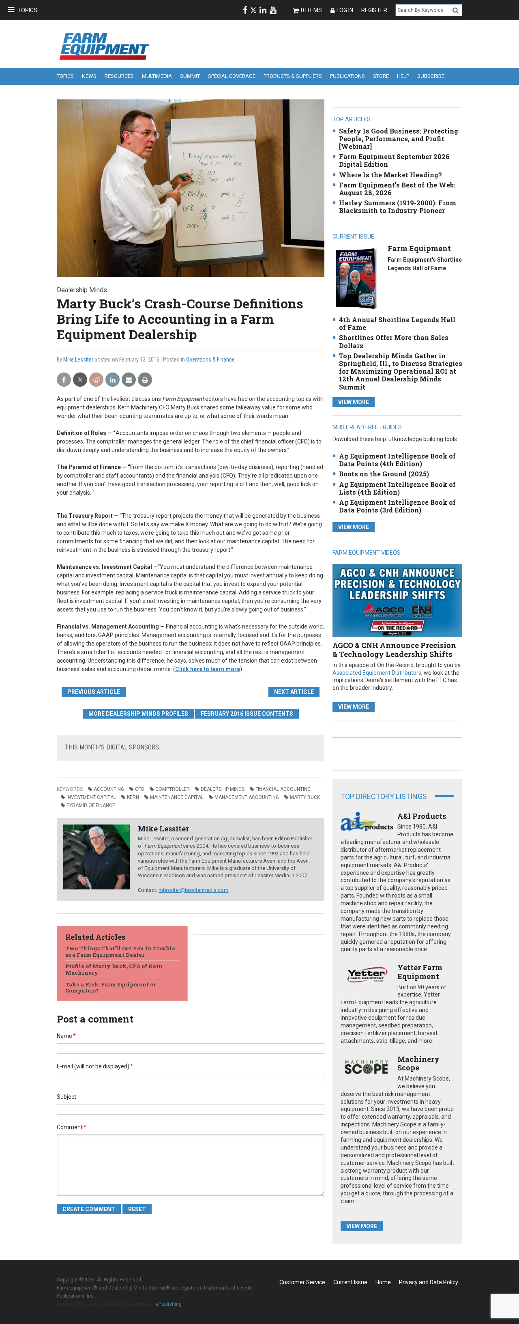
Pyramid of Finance (90, 805)
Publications (347, 76)
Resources (119, 76)
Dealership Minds (222, 789)
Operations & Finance (210, 359)
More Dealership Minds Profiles (138, 713)
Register (374, 10)
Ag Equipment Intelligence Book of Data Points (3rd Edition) (397, 506)
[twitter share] (80, 380)
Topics (27, 10)
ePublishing (169, 1304)
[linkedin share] (112, 380)
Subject (66, 1097)
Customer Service (302, 1282)
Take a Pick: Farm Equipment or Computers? (110, 988)
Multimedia (157, 76)
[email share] (129, 380)
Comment (71, 1127)
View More (353, 402)
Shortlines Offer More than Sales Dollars (393, 341)
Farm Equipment (419, 248)
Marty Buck (305, 797)
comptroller (172, 789)
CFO (139, 789)
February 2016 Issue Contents (247, 713)
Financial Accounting (283, 789)
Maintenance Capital (177, 797)
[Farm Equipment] (356, 278)
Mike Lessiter (78, 359)
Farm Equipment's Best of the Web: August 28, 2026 (397, 189)
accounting (109, 789)
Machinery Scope (418, 1063)
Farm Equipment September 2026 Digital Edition (394, 160)
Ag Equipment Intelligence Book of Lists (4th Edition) (397, 488)
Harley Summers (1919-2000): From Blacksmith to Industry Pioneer (397, 206)
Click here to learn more (207, 669)
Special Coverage (231, 76)
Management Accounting (246, 797)
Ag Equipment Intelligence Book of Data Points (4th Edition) (397, 460)
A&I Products (421, 816)
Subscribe (430, 76)
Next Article (294, 692)
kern (133, 797)
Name (66, 1036)
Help (403, 76)
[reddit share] (96, 380)
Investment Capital (91, 797)
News (89, 76)
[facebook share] (64, 380)
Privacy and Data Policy (428, 1282)
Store (381, 76)
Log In (345, 10)
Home (383, 1282)
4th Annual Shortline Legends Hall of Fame (397, 323)
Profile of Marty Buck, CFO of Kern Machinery (114, 969)
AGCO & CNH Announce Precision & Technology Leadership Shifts (394, 649)
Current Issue (350, 1282)
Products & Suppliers (293, 76)
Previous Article (93, 692)
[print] (145, 380)
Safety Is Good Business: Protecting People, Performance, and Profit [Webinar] (398, 139)
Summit (190, 76)
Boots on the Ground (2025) (384, 473)
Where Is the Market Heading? (390, 174)
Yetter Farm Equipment (419, 971)
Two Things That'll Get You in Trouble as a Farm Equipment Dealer (120, 951)
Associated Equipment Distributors (376, 673)
